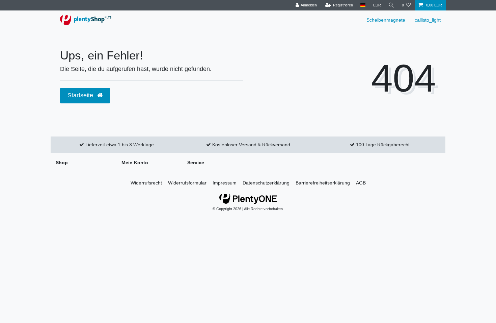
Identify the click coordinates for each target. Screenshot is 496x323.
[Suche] (391, 5)
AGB (361, 182)
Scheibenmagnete (385, 20)
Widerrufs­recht (146, 182)
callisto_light (428, 20)
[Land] (363, 5)
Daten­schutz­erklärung (266, 182)
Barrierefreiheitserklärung (323, 182)
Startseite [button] (81, 95)
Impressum (225, 182)
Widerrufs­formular (187, 182)
